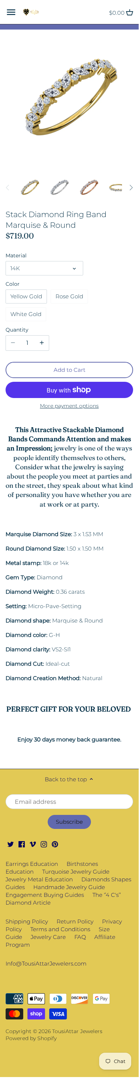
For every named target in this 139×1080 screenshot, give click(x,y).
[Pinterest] (55, 843)
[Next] (131, 187)
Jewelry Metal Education (39, 879)
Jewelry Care (48, 936)
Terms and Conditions (60, 929)
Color (13, 284)
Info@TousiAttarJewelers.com (46, 963)
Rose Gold (69, 296)
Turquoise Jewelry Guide (75, 871)
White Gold (25, 314)
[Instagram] (44, 843)
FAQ (80, 936)
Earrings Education (32, 863)
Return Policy (75, 921)
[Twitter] (10, 843)
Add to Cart (69, 369)
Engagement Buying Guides (45, 894)
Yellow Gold (26, 296)
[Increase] (42, 343)
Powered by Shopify (31, 1038)
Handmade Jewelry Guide (69, 887)
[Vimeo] (33, 843)
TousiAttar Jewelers (77, 1031)
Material (16, 255)
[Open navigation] (11, 12)
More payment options (69, 406)
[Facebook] (21, 843)
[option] (30, 187)
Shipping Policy (27, 921)
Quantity (17, 330)
